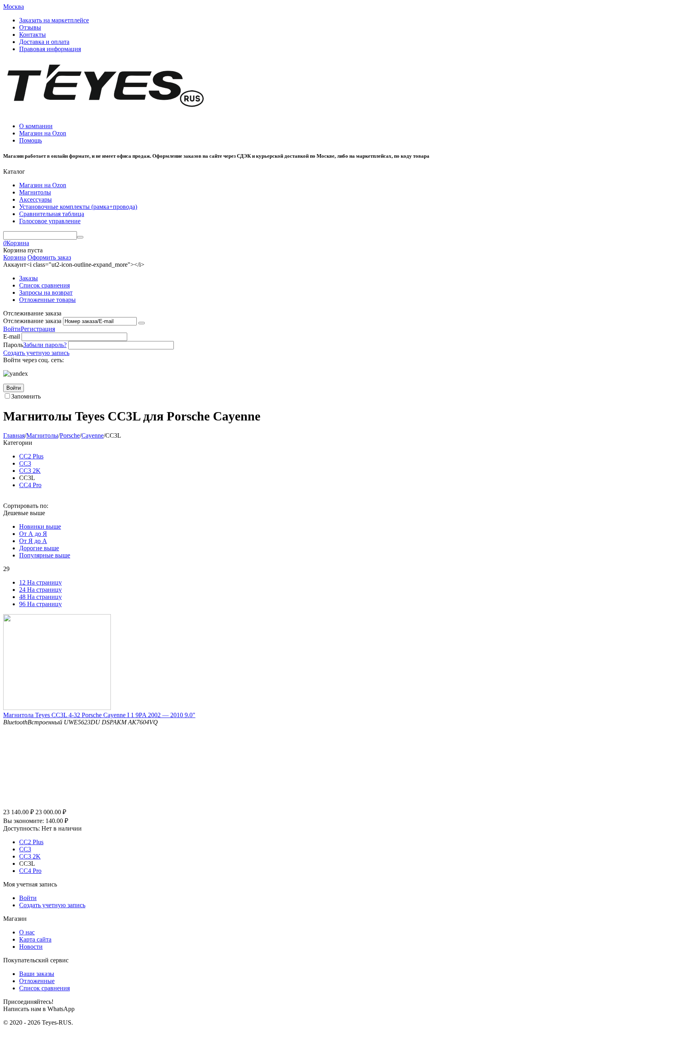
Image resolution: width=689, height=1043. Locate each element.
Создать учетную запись (36, 352)
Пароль (13, 344)
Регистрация (38, 328)
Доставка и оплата (44, 41)
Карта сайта (35, 939)
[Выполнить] (141, 323)
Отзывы (30, 27)
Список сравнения (44, 285)
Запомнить (26, 396)
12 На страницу (40, 582)
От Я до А (33, 540)
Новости (31, 946)
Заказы (28, 278)
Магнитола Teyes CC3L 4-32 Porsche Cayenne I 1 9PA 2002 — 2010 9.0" (99, 715)
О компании (36, 126)
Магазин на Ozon (42, 133)
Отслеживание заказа (32, 320)
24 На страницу (40, 589)
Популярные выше (44, 555)
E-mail (11, 336)
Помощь (30, 140)
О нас (27, 932)
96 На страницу (40, 604)
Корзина (14, 257)
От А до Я (33, 533)
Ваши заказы (36, 973)
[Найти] (80, 237)
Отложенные (37, 981)
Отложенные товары (47, 299)
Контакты (32, 34)
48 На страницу (40, 596)
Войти (12, 328)
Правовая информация (50, 49)
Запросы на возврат (46, 292)
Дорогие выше (39, 548)
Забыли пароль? (45, 344)
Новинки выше (40, 526)
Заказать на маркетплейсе (54, 20)
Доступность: (21, 828)
